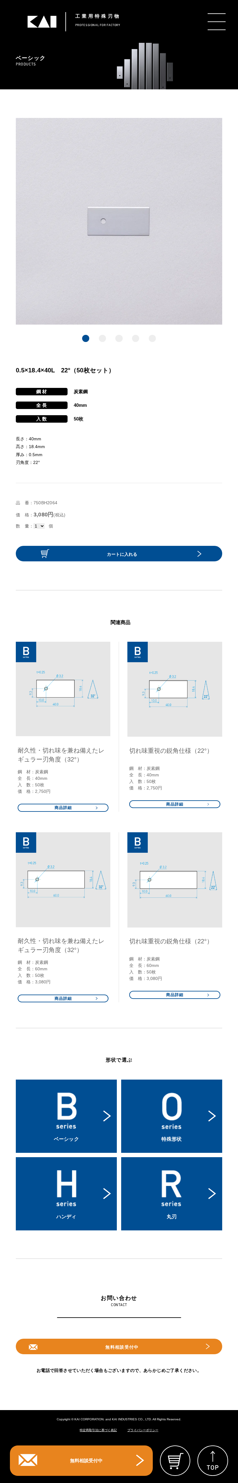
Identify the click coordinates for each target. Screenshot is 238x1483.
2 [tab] (102, 338)
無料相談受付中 (122, 1347)
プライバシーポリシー (142, 1430)
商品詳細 (63, 807)
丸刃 (172, 1216)
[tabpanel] (119, 221)
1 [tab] (85, 338)
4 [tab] (135, 338)
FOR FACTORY (98, 20)
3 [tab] (118, 338)
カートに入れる (122, 554)
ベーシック (66, 1139)
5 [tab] (152, 338)
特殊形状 (171, 1139)
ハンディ (66, 1216)
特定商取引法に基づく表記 (98, 1430)
